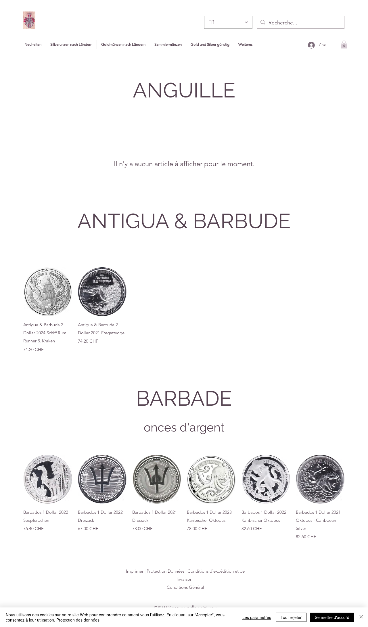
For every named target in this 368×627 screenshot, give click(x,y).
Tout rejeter (291, 617)
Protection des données (77, 620)
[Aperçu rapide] (47, 291)
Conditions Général (185, 587)
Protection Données (165, 571)
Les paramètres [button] (256, 617)
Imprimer (134, 571)
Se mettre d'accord (332, 617)
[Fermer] (361, 617)
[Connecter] (311, 45)
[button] (245, 44)
